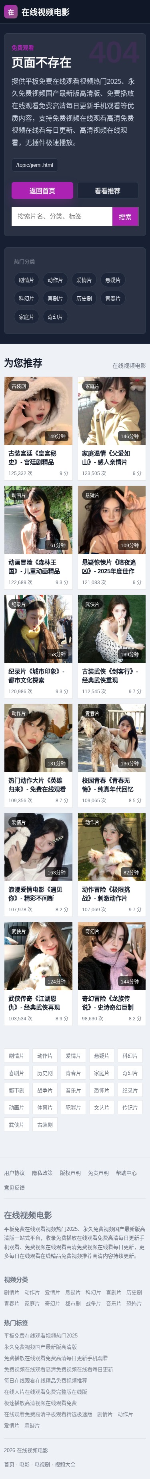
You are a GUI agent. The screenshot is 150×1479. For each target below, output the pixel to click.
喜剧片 (55, 298)
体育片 (45, 1108)
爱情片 (84, 280)
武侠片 (16, 1125)
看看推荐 (107, 191)
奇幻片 (55, 317)
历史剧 (84, 298)
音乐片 (73, 1090)
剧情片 (26, 280)
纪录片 (130, 1090)
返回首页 (42, 191)
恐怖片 (102, 1090)
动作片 (55, 280)
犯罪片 (73, 1108)
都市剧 (16, 1090)
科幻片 (26, 298)
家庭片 (26, 317)
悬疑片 (113, 280)
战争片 (45, 1090)
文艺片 (102, 1108)
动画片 (16, 1108)
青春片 (113, 298)
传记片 (130, 1108)
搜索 (125, 217)
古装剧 (45, 1125)
